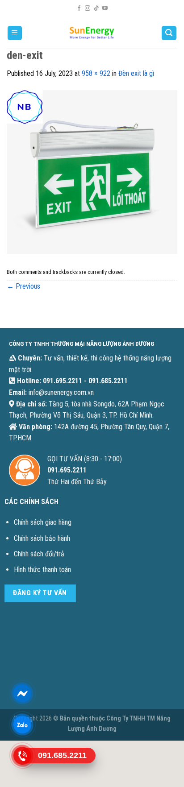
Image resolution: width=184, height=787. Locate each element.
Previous (23, 286)
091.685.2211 (108, 381)
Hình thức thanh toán (42, 569)
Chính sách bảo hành (42, 538)
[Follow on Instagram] (87, 8)
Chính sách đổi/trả (39, 554)
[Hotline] (22, 756)
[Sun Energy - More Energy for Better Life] (92, 33)
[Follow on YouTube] (105, 8)
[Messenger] (22, 693)
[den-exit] (92, 171)
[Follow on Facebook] (79, 8)
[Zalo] (22, 725)
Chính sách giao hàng (42, 522)
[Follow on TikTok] (96, 8)
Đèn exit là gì (136, 73)
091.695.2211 (62, 381)
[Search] (169, 33)
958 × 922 (96, 73)
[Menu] (15, 33)
